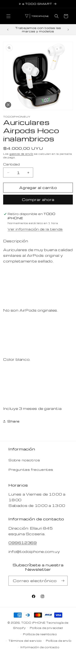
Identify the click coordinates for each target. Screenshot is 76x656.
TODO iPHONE (33, 622)
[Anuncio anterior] (7, 29)
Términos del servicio (25, 640)
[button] (8, 16)
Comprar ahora (38, 199)
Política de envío (59, 640)
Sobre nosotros (24, 460)
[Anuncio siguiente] (68, 29)
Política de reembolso (40, 634)
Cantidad (11, 164)
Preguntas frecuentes (30, 469)
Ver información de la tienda (35, 229)
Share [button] (13, 421)
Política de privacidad (46, 628)
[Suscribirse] (62, 581)
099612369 (22, 543)
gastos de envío (21, 153)
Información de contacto (40, 647)
